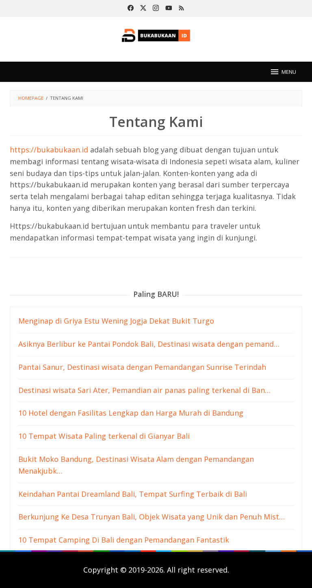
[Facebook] (130, 8)
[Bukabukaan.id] (156, 34)
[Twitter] (143, 8)
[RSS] (181, 8)
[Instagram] (156, 8)
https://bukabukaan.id (49, 150)
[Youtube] (169, 8)
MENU (289, 71)
